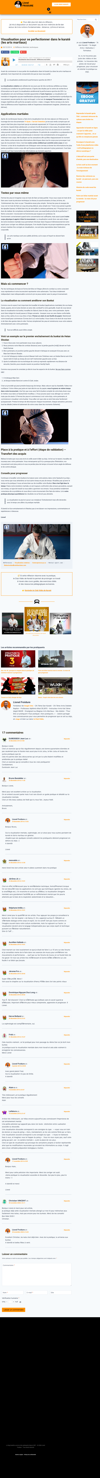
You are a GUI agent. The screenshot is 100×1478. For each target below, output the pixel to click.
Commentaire (9, 1265)
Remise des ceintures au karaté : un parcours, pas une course (87, 179)
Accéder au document (36, 31)
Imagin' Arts (28, 706)
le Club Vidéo (39, 719)
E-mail (30, 1293)
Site (52, 1293)
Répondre (67, 739)
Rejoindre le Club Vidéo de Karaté (38, 590)
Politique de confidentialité (30, 1454)
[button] (50, 12)
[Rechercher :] (87, 19)
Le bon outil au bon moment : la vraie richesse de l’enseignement (87, 168)
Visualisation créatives (22, 563)
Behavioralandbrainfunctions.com (15, 565)
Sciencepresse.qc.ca (39, 563)
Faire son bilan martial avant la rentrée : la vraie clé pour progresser (87, 199)
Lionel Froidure (18, 819)
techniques (34, 47)
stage (18, 719)
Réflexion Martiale (22, 47)
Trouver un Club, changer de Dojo (11, 697)
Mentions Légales (19, 1454)
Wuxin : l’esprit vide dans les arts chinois (50, 697)
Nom (5, 1293)
